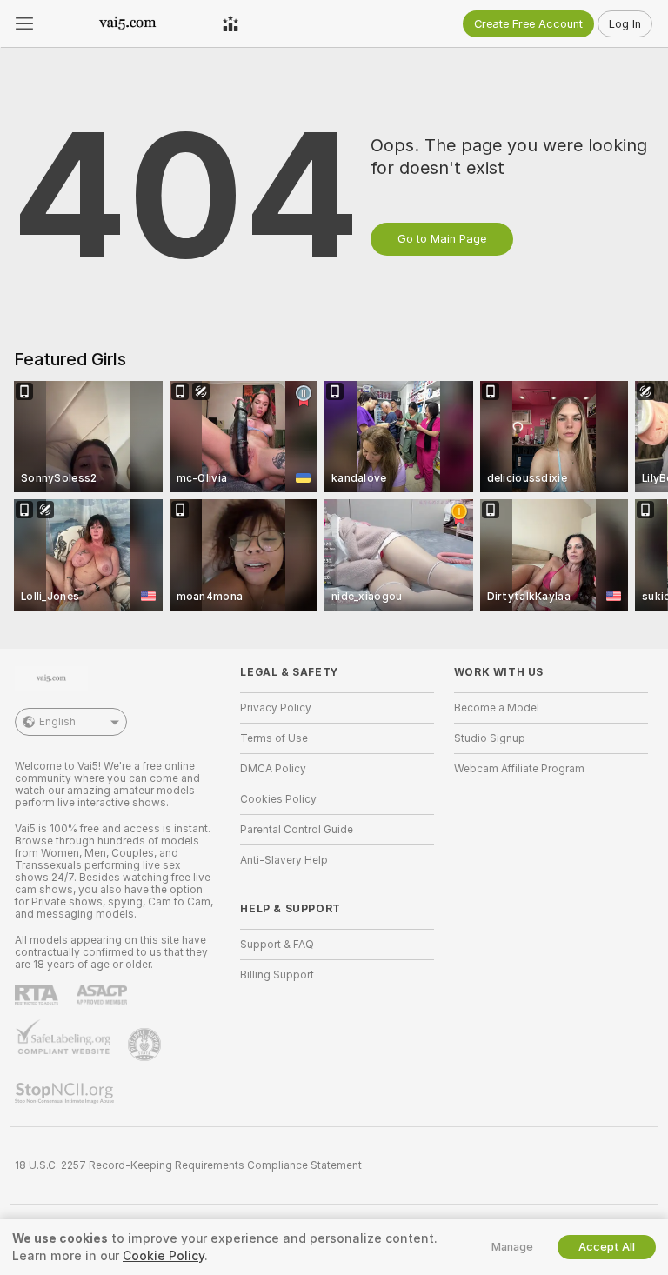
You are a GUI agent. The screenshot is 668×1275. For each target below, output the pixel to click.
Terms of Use (274, 738)
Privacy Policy (275, 708)
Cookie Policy (163, 1256)
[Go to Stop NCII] (66, 1093)
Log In (625, 23)
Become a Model (496, 708)
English (57, 722)
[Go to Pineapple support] (146, 1044)
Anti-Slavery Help (284, 860)
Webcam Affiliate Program (519, 769)
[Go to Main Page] (128, 23)
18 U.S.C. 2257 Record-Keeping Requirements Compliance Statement (188, 1165)
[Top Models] (230, 23)
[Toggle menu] (24, 23)
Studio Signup (489, 738)
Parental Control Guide (296, 830)
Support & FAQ (277, 944)
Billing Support (277, 975)
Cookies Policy (278, 799)
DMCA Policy (273, 769)
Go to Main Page (441, 238)
